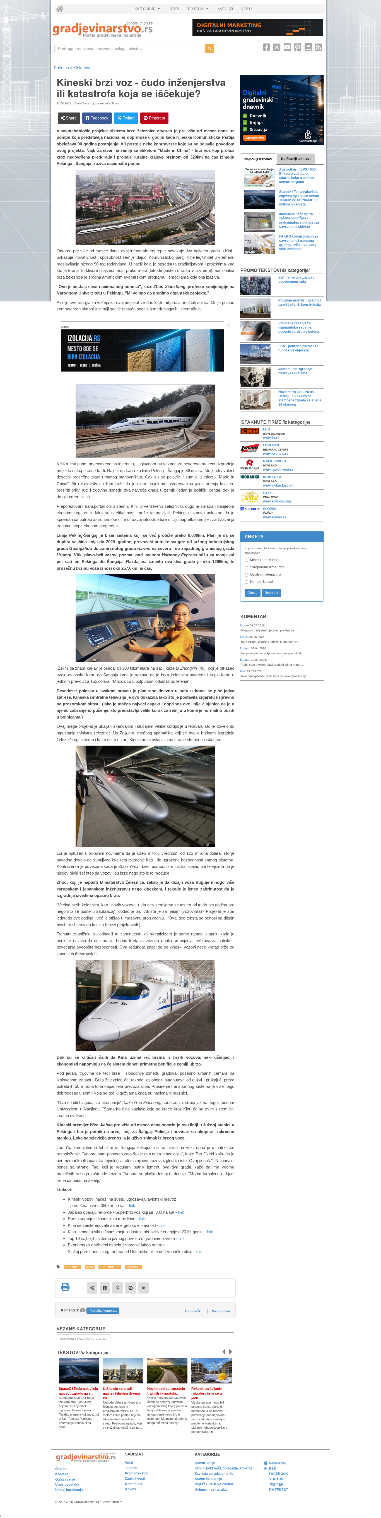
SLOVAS (269, 509)
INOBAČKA (272, 477)
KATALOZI (225, 9)
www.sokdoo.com (277, 501)
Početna (62, 67)
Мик (243, 671)
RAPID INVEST (274, 461)
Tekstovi (82, 67)
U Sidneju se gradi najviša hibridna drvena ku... (121, 1393)
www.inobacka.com (278, 485)
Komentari (253, 616)
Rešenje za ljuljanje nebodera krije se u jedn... (206, 1393)
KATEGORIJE (148, 10)
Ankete (130, 1489)
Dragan (245, 648)
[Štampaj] (65, 1287)
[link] (118, 29)
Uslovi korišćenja (69, 1490)
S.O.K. (268, 493)
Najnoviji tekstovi (258, 159)
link (132, 1205)
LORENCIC (272, 445)
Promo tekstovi (137, 1473)
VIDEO (246, 9)
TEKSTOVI (198, 10)
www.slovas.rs (274, 517)
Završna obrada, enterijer (215, 1474)
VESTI (174, 9)
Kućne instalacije (208, 1479)
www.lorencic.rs (275, 454)
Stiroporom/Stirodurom (267, 567)
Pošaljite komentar (104, 1311)
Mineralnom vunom (264, 560)
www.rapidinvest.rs (278, 469)
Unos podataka (67, 1484)
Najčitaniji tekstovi (295, 159)
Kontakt (61, 1474)
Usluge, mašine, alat (211, 1489)
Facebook (98, 118)
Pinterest (156, 118)
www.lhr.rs (271, 438)
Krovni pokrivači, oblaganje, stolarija (223, 1468)
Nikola (244, 636)
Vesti (129, 1463)
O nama (61, 1469)
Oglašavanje (65, 1479)
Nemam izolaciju (263, 582)
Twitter (128, 118)
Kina (89, 1267)
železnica (72, 1267)
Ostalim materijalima (265, 574)
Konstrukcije (205, 1463)
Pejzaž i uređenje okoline (214, 1484)
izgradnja (133, 1267)
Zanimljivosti (135, 1479)
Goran (245, 625)
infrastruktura (110, 1267)
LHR (266, 429)
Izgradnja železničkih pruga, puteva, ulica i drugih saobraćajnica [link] (85, 1338)
